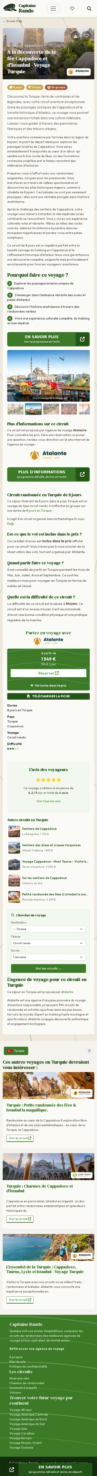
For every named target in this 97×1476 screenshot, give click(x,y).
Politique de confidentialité (28, 1366)
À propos (16, 1357)
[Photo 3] (51, 409)
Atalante (67, 992)
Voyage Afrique (20, 1410)
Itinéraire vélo (19, 1378)
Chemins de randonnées (26, 1383)
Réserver (46, 673)
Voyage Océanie (21, 1447)
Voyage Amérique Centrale (28, 1414)
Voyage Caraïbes (22, 1433)
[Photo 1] (15, 409)
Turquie (36, 87)
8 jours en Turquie (39, 511)
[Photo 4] (69, 409)
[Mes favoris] (72, 8)
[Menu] (53, 8)
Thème (16, 936)
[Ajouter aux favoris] (86, 36)
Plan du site (17, 1362)
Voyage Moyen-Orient (25, 1443)
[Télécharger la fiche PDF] (76, 36)
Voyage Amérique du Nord (28, 1419)
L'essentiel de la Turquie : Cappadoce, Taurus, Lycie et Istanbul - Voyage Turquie (45, 1269)
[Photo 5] (87, 409)
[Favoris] (88, 1078)
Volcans (15, 1392)
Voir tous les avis (49, 801)
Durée (15, 950)
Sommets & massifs (23, 1388)
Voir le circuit (18, 1138)
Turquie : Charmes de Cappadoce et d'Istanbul (39, 1188)
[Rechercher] (89, 8)
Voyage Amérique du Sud (27, 1424)
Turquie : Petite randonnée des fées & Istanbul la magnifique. (41, 1107)
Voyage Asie (18, 1429)
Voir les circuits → (48, 968)
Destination (18, 922)
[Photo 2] (33, 409)
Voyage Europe (20, 1438)
